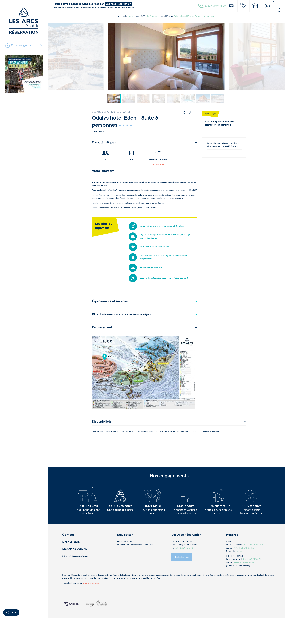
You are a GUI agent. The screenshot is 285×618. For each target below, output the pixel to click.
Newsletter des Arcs (143, 545)
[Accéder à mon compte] (267, 6)
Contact (68, 535)
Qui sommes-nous (75, 556)
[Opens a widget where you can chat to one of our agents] (11, 613)
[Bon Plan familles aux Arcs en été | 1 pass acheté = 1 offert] (24, 74)
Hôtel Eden (166, 16)
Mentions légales (74, 549)
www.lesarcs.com (91, 583)
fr (279, 8)
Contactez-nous (181, 557)
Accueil (122, 16)
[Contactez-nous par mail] (232, 6)
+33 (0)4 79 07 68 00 (184, 548)
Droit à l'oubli (71, 542)
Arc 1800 (140, 16)
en (279, 11)
